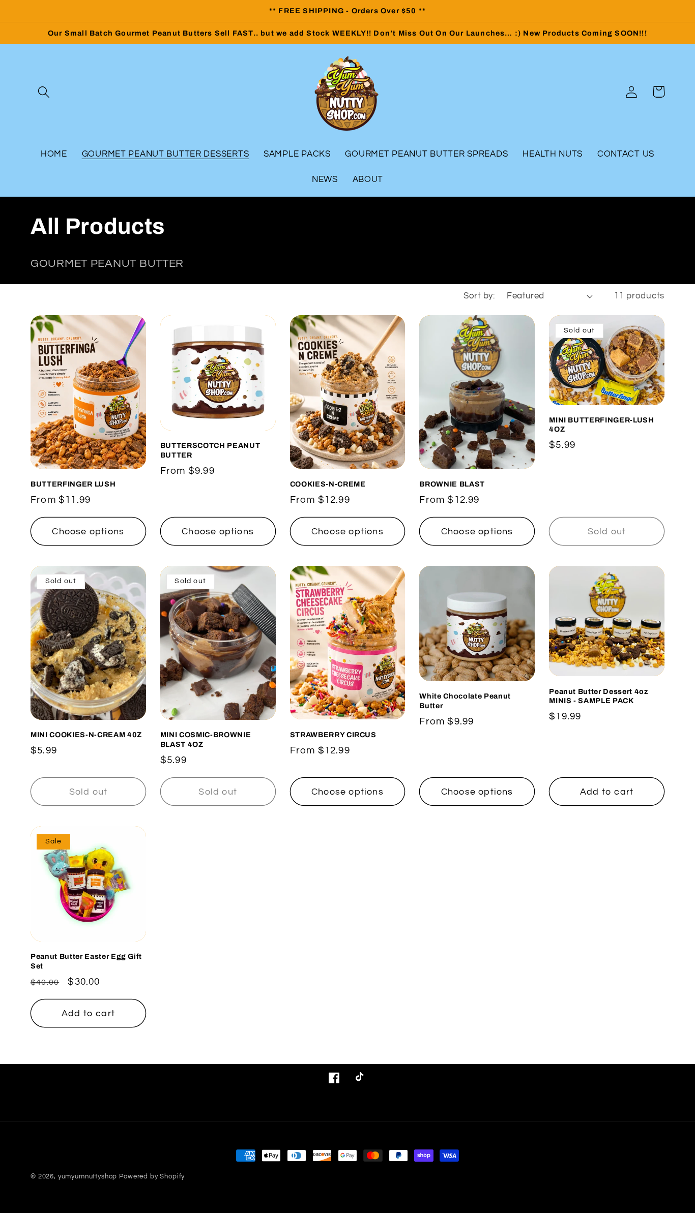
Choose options (88, 531)
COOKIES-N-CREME (328, 484)
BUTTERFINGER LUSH (73, 484)
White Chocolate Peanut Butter (465, 701)
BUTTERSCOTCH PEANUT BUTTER (210, 450)
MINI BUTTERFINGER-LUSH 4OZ (601, 425)
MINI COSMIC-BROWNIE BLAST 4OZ (205, 739)
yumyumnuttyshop (88, 1176)
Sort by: (479, 295)
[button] (44, 91)
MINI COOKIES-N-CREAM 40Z (86, 735)
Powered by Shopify (152, 1176)
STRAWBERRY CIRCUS (333, 735)
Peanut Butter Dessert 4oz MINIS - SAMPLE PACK (598, 696)
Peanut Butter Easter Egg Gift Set (86, 961)
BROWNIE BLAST (452, 484)
